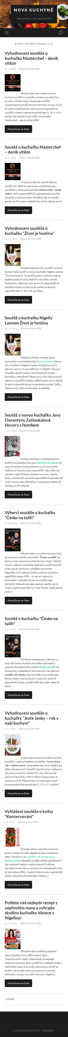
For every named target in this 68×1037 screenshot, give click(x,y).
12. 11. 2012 (11, 523)
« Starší (10, 999)
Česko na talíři (47, 666)
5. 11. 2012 (10, 629)
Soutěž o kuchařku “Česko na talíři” (31, 621)
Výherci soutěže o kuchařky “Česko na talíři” (30, 515)
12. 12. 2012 (11, 328)
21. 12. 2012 (11, 239)
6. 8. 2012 (10, 822)
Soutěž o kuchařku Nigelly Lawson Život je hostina (29, 320)
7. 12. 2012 (10, 431)
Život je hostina (44, 361)
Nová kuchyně (34, 9)
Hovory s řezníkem (47, 462)
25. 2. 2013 (10, 69)
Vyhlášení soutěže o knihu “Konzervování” (29, 814)
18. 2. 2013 (10, 158)
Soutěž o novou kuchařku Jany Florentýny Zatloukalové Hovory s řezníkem (33, 420)
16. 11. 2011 (11, 923)
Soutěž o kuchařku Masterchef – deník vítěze (33, 149)
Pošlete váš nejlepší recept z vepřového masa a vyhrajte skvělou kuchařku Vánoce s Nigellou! (31, 910)
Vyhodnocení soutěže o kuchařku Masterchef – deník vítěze (31, 58)
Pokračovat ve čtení (18, 128)
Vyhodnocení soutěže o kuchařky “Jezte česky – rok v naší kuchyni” (32, 718)
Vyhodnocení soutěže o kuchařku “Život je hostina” (29, 231)
